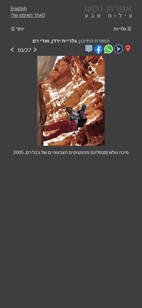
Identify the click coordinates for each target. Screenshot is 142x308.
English (19, 8)
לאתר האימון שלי (28, 15)
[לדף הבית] (107, 11)
